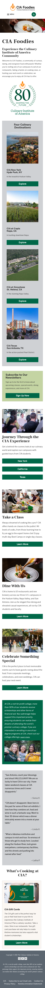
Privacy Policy (9, 984)
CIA (4, 981)
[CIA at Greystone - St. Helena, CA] (22, 249)
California (22, 469)
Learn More (22, 544)
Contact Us (38, 981)
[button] (10, 14)
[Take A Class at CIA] (22, 491)
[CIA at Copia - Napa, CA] (22, 190)
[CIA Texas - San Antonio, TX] (22, 308)
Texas (22, 477)
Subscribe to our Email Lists (20, 981)
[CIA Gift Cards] (21, 884)
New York (22, 461)
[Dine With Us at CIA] (22, 560)
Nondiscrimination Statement (30, 984)
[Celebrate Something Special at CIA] (22, 630)
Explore (22, 184)
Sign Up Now (22, 395)
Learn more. (25, 737)
